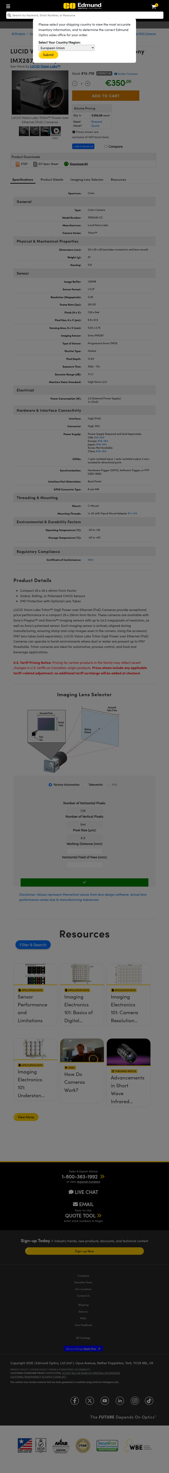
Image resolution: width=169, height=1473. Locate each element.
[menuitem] (9, 5)
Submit (48, 54)
